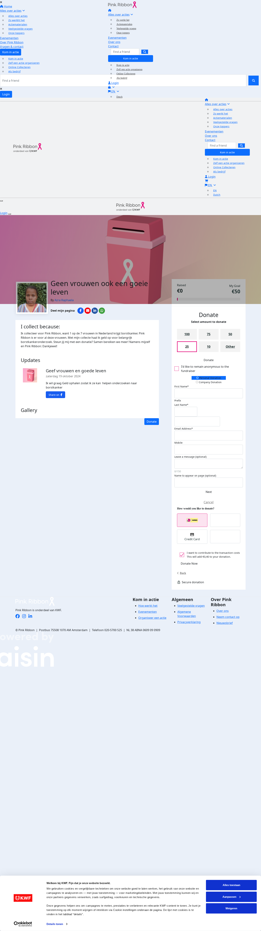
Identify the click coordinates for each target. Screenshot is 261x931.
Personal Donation (210, 378)
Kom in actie (130, 58)
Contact (113, 46)
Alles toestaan (231, 885)
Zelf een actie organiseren (129, 69)
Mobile (178, 442)
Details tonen (55, 923)
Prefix (177, 400)
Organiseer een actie (152, 618)
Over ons (114, 42)
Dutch (119, 97)
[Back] (208, 502)
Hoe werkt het (147, 606)
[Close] (9, 214)
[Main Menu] (1, 200)
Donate (152, 422)
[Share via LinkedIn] (95, 311)
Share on (54, 394)
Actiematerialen (124, 24)
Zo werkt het (122, 20)
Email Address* (183, 428)
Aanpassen (229, 896)
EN (113, 91)
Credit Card (192, 539)
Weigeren (231, 908)
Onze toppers (123, 32)
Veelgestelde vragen (126, 28)
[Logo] (122, 4)
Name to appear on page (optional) (195, 475)
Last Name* (181, 404)
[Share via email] (88, 311)
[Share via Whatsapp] (102, 311)
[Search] (144, 52)
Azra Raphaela (64, 300)
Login (115, 83)
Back (183, 573)
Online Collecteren (125, 73)
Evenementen (117, 38)
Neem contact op (228, 617)
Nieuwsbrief (224, 623)
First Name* (181, 386)
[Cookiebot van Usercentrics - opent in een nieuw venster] (23, 924)
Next (209, 492)
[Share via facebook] (80, 311)
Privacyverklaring (189, 622)
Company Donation (210, 382)
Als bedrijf (121, 78)
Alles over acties (119, 15)
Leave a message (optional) (190, 456)
